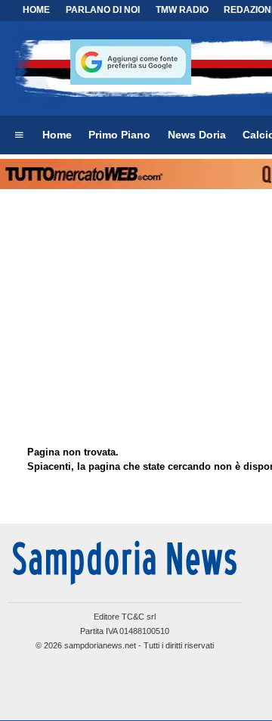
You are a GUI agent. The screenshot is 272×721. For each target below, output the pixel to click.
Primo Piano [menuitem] (119, 135)
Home (36, 9)
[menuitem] (19, 135)
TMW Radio (182, 9)
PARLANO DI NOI (103, 9)
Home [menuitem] (57, 135)
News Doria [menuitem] (197, 135)
